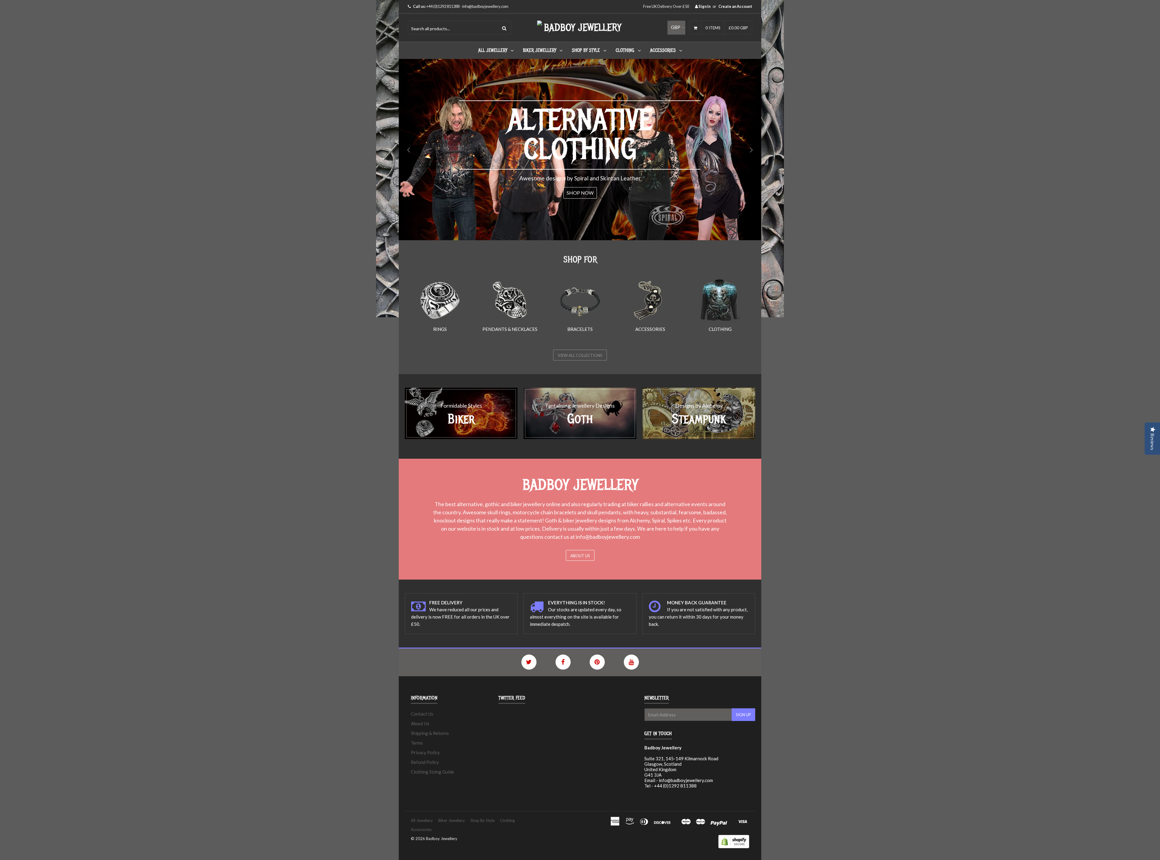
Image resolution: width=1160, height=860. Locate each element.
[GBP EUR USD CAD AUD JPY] (676, 27)
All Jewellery (492, 50)
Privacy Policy (425, 752)
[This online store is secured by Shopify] (733, 846)
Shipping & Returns (430, 733)
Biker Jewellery (539, 50)
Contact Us (422, 713)
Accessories (663, 50)
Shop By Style (586, 50)
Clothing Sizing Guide (432, 771)
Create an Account (735, 6)
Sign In (704, 6)
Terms (417, 742)
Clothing (625, 50)
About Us (580, 555)
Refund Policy (425, 762)
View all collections (580, 355)
